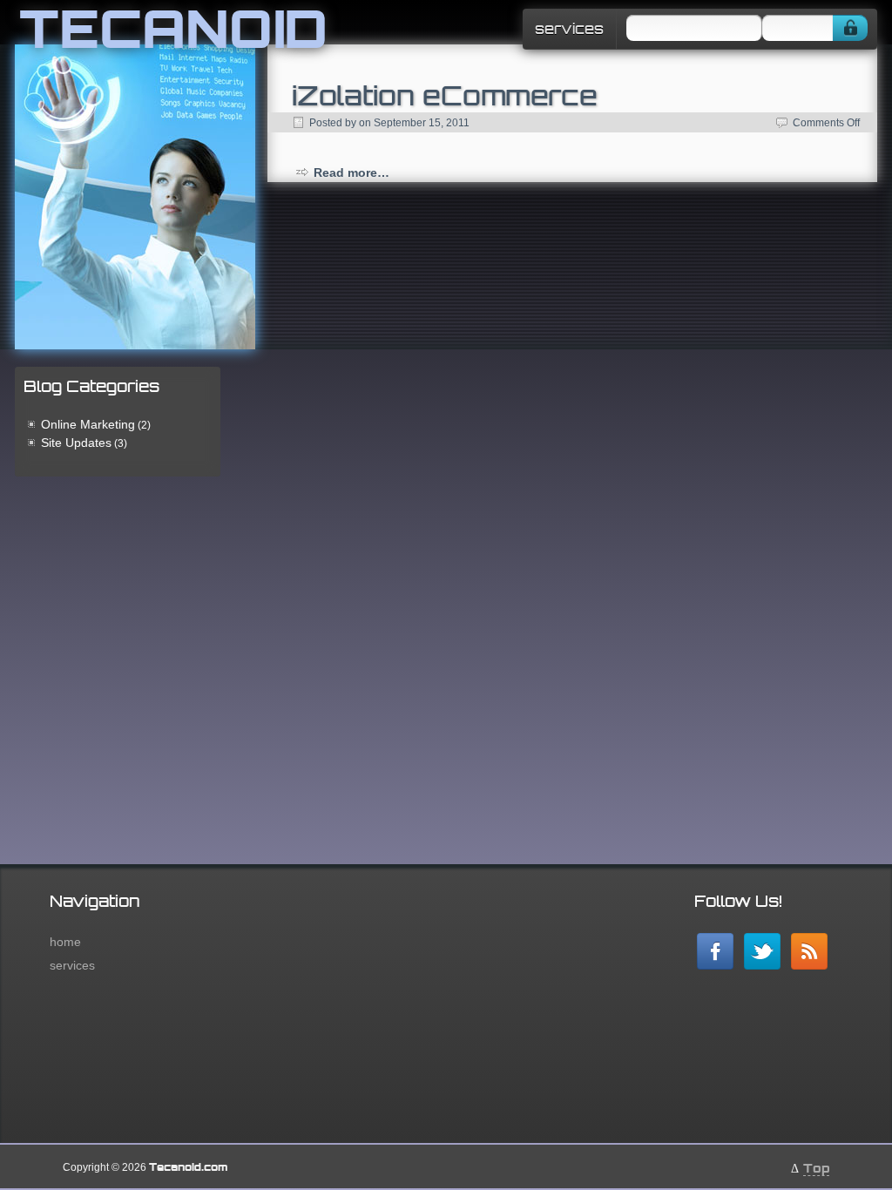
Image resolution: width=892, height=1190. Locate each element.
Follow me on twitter (762, 951)
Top (816, 1167)
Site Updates (76, 443)
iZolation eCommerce (445, 95)
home (65, 942)
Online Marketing (88, 424)
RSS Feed (809, 951)
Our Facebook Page (715, 951)
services (569, 28)
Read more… (351, 172)
